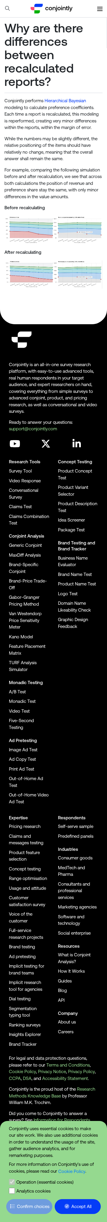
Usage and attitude (27, 888)
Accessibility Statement (65, 1078)
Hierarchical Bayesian (65, 100)
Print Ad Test (21, 768)
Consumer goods (75, 857)
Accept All (81, 1206)
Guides (65, 980)
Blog (62, 990)
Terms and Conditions (68, 1064)
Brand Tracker (72, 548)
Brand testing (22, 946)
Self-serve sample (75, 826)
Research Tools (24, 461)
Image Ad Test (23, 749)
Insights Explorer (25, 1034)
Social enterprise (74, 933)
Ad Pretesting (23, 740)
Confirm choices (33, 1206)
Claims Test (20, 506)
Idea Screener (71, 519)
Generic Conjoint (25, 545)
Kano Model (21, 636)
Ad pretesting (22, 956)
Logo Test (68, 593)
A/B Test (17, 691)
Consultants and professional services (74, 890)
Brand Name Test (75, 574)
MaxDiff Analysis (25, 555)
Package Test (71, 529)
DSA (27, 1078)
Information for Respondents (62, 1119)
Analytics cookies (33, 1190)
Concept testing (25, 868)
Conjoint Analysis (26, 535)
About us (67, 1021)
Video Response (25, 480)
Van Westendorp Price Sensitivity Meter (25, 620)
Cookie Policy (71, 1171)
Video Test (19, 711)
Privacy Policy (81, 1071)
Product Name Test (77, 583)
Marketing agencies (77, 906)
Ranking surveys (24, 1024)
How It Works (71, 971)
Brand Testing (72, 542)
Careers (65, 1031)
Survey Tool (20, 470)
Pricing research (24, 826)
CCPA (15, 1078)
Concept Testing (75, 461)
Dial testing (20, 998)
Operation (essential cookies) (45, 1182)
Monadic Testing (26, 682)
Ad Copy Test (22, 759)
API (61, 1000)
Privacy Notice (52, 1071)
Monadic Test (22, 701)
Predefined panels (75, 836)
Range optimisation (28, 878)
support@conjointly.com (33, 428)
